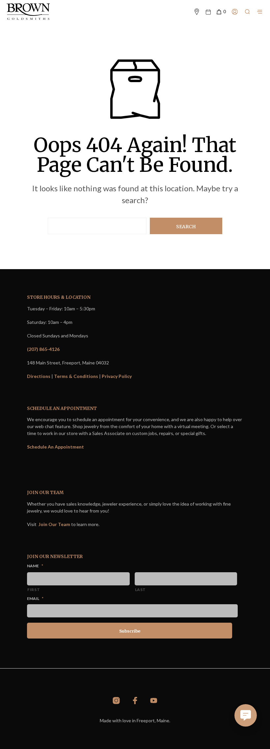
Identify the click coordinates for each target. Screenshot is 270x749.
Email (35, 598)
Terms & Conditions (76, 376)
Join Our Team (54, 524)
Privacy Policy (117, 376)
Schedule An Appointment (55, 447)
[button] (221, 12)
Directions (38, 376)
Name (35, 565)
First (33, 589)
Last (140, 589)
